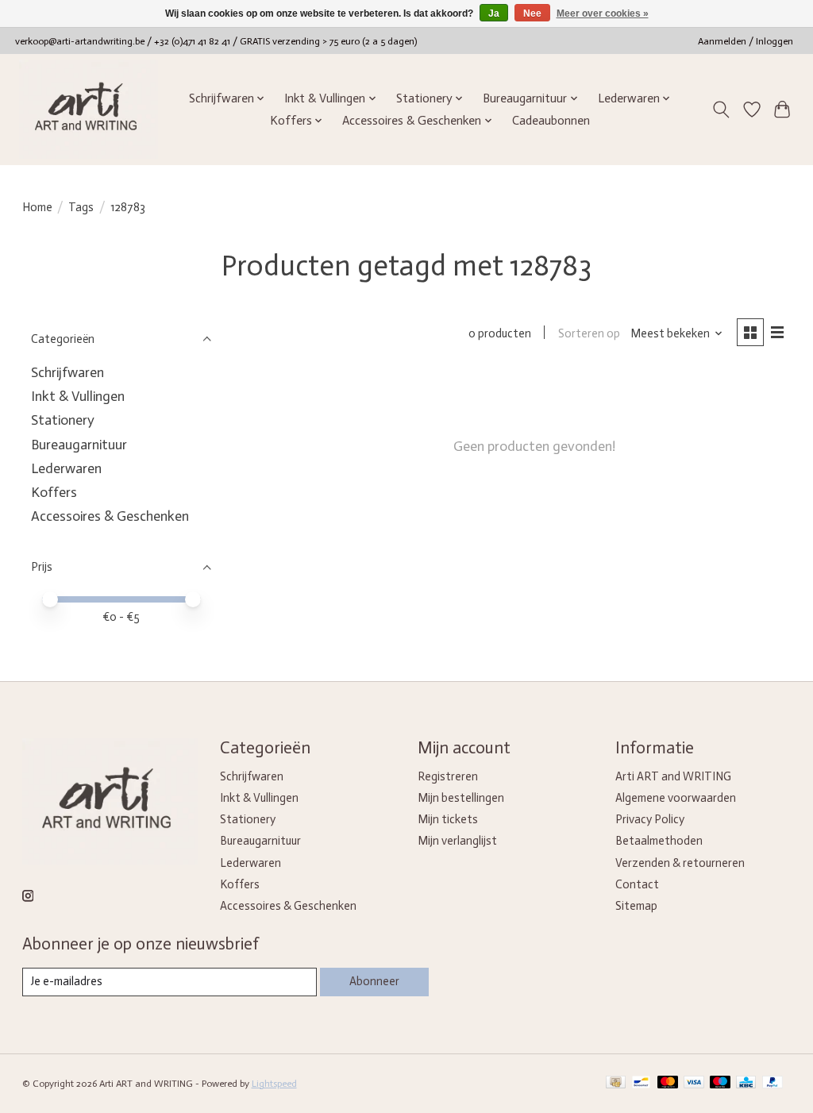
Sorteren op (589, 333)
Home (37, 207)
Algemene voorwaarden (675, 798)
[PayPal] (772, 1083)
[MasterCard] (667, 1083)
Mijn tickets (448, 819)
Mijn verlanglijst (457, 841)
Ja (493, 13)
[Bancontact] (641, 1083)
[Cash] (616, 1083)
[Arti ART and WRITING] (88, 109)
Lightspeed (274, 1083)
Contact (637, 884)
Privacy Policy (649, 819)
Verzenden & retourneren (680, 863)
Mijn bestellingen (461, 798)
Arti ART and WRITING (673, 776)
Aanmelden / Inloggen (745, 41)
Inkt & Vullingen (78, 396)
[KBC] (746, 1083)
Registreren (448, 776)
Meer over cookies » (603, 13)
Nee (532, 13)
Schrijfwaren (67, 372)
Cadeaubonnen (551, 121)
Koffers (54, 492)
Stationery (62, 420)
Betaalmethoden (659, 841)
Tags (81, 207)
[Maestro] (720, 1083)
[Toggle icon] (720, 109)
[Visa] (694, 1083)
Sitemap (636, 906)
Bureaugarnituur (79, 444)
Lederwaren (66, 468)
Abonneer (374, 981)
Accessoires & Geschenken (110, 516)
